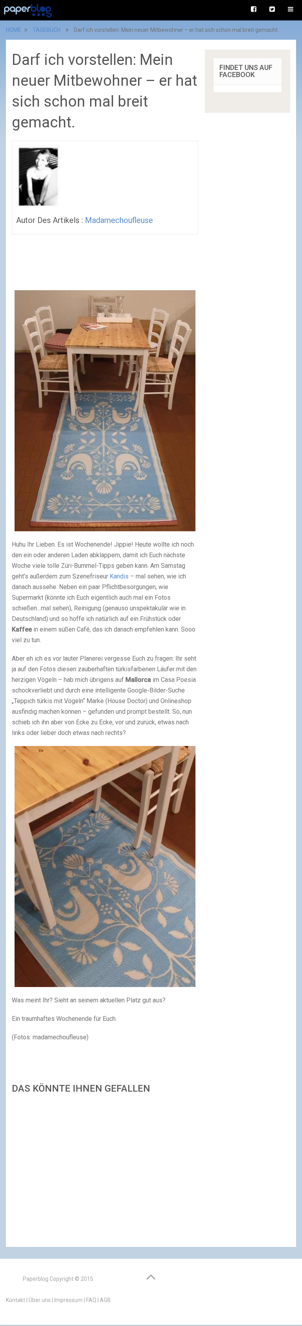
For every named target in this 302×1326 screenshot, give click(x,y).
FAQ (91, 1300)
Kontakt (15, 1300)
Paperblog (35, 1279)
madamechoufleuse (119, 220)
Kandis (119, 576)
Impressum (68, 1300)
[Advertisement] (105, 1168)
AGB (105, 1300)
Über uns (40, 1300)
